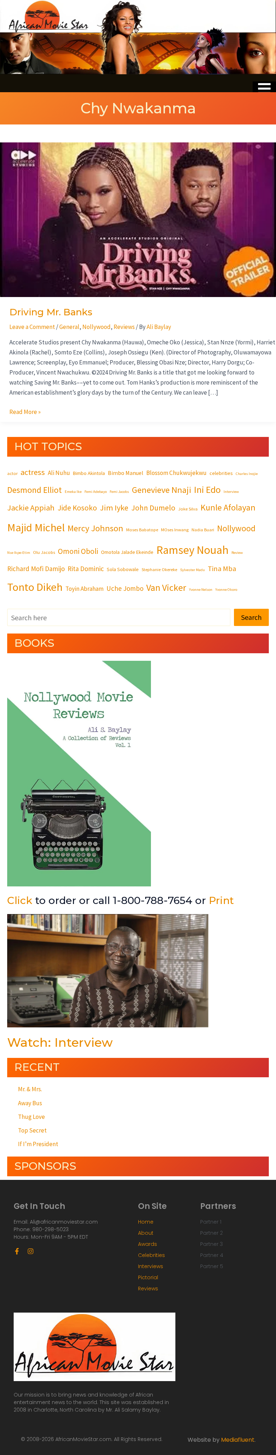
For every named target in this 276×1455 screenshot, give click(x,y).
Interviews (150, 1266)
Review (237, 552)
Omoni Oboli (78, 551)
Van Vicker (166, 587)
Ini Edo (207, 489)
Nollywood (96, 327)
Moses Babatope (142, 529)
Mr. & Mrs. (30, 1089)
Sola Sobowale (123, 569)
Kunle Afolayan (228, 507)
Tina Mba (222, 568)
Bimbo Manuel (125, 472)
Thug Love (31, 1117)
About (145, 1233)
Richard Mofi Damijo (36, 568)
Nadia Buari (203, 529)
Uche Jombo (124, 588)
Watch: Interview (60, 1042)
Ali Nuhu (59, 473)
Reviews (124, 327)
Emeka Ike (73, 491)
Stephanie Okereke (159, 569)
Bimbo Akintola (89, 473)
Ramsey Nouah (192, 550)
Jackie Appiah (31, 508)
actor (12, 473)
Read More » (25, 411)
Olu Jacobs (44, 552)
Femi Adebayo (95, 491)
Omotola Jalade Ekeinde (127, 552)
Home (145, 1221)
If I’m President (38, 1144)
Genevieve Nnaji (161, 489)
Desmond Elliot (34, 490)
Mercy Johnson (95, 528)
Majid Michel (36, 527)
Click (19, 900)
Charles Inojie (247, 473)
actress (32, 472)
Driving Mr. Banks (50, 312)
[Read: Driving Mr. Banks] (138, 219)
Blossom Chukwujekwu (176, 473)
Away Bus (30, 1103)
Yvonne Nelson (200, 589)
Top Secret (32, 1130)
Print (221, 900)
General (69, 327)
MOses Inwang (175, 529)
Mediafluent (237, 1440)
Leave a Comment (32, 327)
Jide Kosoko (77, 508)
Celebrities (151, 1255)
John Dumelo (153, 508)
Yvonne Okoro (226, 589)
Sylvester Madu (192, 570)
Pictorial (148, 1277)
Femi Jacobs (119, 491)
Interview (231, 491)
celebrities (221, 473)
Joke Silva (188, 509)
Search (251, 617)
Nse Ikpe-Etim (18, 552)
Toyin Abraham (84, 589)
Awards (147, 1244)
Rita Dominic (86, 568)
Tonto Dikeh (35, 587)
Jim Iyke (114, 508)
